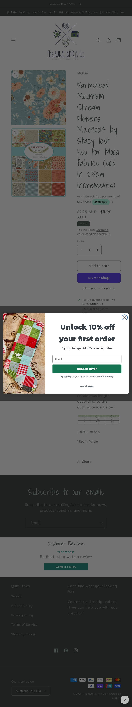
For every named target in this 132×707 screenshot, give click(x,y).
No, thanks (87, 386)
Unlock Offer (87, 369)
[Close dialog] (125, 317)
